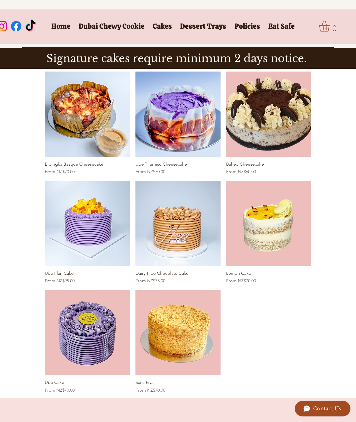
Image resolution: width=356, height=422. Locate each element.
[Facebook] (16, 26)
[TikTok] (31, 26)
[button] (162, 26)
